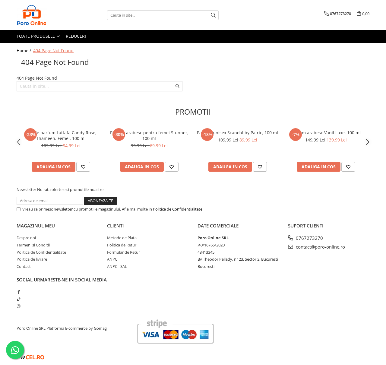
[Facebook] (19, 292)
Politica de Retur (121, 245)
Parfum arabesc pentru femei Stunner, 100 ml (149, 135)
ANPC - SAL (117, 266)
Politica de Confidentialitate (177, 209)
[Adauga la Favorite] (83, 167)
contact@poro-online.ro (320, 247)
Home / (24, 50)
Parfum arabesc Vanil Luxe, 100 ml (326, 132)
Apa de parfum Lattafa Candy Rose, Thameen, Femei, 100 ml (60, 135)
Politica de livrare (32, 259)
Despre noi (26, 237)
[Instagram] (19, 306)
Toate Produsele (36, 36)
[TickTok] (19, 299)
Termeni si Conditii (33, 245)
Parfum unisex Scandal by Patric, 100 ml (237, 132)
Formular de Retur (123, 252)
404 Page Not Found (53, 50)
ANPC (112, 259)
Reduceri (76, 36)
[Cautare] (213, 15)
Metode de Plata (122, 237)
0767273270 (309, 238)
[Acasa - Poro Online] (47, 15)
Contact (24, 266)
